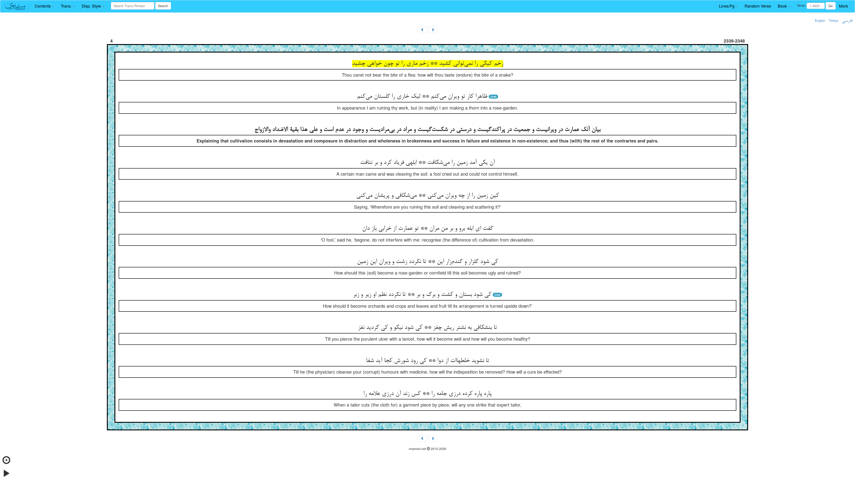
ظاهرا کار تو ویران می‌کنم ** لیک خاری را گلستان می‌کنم (422, 96)
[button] (44, 6)
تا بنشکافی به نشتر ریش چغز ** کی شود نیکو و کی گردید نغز (427, 327)
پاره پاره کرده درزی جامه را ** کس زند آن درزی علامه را (427, 393)
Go (831, 6)
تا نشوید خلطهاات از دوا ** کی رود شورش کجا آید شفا (427, 360)
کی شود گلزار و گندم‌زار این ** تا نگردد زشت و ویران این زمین (427, 261)
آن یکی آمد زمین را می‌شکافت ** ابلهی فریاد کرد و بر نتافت (427, 162)
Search (163, 6)
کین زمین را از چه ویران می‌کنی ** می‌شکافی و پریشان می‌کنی (427, 195)
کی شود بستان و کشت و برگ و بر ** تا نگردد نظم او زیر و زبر (422, 294)
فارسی (847, 21)
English (820, 20)
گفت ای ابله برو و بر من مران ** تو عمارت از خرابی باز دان (427, 228)
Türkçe (833, 20)
